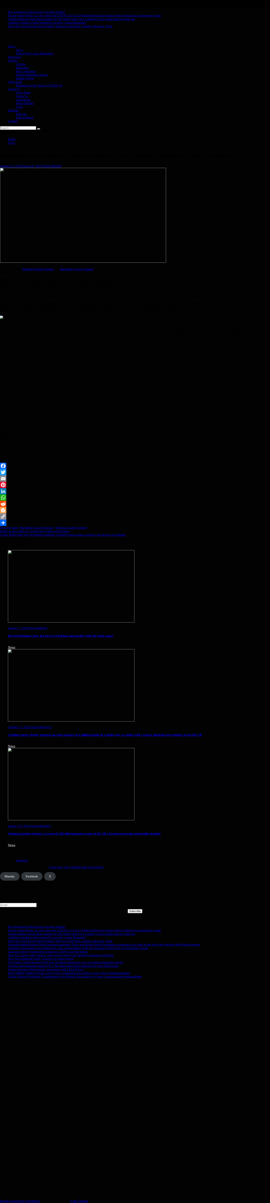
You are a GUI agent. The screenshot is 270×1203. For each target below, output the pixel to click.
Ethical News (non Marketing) (35, 53)
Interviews (14, 57)
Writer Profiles (25, 103)
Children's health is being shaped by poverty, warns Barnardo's (47, 22)
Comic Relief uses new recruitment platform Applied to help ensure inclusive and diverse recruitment (63, 534)
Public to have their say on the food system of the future (34, 531)
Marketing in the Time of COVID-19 (39, 85)
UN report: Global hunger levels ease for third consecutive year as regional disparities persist (65, 962)
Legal (19, 107)
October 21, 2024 (19, 727)
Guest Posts (23, 92)
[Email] (135, 478)
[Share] (135, 523)
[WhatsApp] (135, 497)
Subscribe (135, 911)
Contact (13, 121)
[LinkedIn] (135, 491)
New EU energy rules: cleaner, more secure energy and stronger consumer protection (61, 955)
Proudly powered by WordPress (20, 1201)
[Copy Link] (135, 516)
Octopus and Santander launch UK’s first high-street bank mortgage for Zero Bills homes (63, 966)
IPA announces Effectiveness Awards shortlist (36, 12)
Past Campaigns (26, 71)
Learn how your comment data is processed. (76, 867)
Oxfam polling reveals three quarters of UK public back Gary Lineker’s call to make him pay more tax (71, 934)
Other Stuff (15, 82)
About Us (14, 89)
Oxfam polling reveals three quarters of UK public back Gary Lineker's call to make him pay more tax (71, 19)
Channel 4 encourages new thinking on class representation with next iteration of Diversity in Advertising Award (78, 948)
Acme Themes (79, 1201)
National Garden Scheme (38, 269)
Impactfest (22, 67)
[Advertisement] (118, 1016)
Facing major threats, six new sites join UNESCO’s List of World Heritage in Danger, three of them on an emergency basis (84, 15)
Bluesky (10, 876)
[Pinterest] (135, 485)
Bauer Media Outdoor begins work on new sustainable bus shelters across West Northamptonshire (69, 973)
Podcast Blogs (25, 117)
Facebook (32, 876)
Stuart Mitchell (52, 166)
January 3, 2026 (18, 628)
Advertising (23, 99)
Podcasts (13, 110)
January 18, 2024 (19, 826)
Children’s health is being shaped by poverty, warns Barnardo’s (47, 937)
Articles (13, 60)
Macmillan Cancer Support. (36, 527)
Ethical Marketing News (15, 33)
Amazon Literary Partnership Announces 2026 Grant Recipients (48, 951)
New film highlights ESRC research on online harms (41, 958)
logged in (22, 860)
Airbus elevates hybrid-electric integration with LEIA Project (46, 969)
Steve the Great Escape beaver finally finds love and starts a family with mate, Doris (60, 26)
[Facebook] (135, 466)
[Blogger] (135, 510)
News (11, 46)
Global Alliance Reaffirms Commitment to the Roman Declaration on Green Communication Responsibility (75, 976)
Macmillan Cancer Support (76, 269)
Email (3, 901)
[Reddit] (135, 504)
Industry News (25, 78)
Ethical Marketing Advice (32, 74)
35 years (12, 527)
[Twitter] (135, 472)
